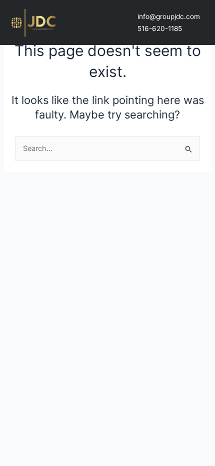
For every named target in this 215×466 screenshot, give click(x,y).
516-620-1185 (160, 28)
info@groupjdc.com (169, 16)
